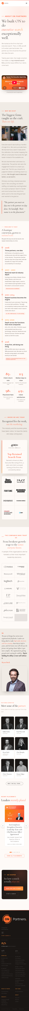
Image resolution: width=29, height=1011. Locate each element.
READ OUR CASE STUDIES (13, 888)
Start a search (11, 893)
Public (2, 960)
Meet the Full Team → (14, 783)
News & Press (4, 1004)
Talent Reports (4, 1002)
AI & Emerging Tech (5, 970)
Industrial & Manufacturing (6, 975)
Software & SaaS (4, 977)
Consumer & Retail (5, 972)
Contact (16, 1001)
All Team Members (19, 991)
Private (2, 961)
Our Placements (4, 991)
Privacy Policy (14, 1008)
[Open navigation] (26, 3)
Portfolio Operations (19, 962)
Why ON (17, 999)
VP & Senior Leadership (20, 985)
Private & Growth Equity (6, 963)
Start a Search (5, 935)
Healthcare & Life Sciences (7, 974)
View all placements (14, 856)
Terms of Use (21, 1008)
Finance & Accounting (19, 960)
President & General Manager (19, 981)
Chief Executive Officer (20, 968)
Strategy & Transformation (20, 963)
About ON (17, 997)
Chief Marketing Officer (20, 972)
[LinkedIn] (2, 933)
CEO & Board (18, 958)
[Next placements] (26, 825)
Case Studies (4, 993)
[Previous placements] (3, 825)
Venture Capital (4, 965)
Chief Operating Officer (20, 976)
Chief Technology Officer (20, 974)
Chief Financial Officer (19, 970)
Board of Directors (19, 983)
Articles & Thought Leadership (5, 1000)
